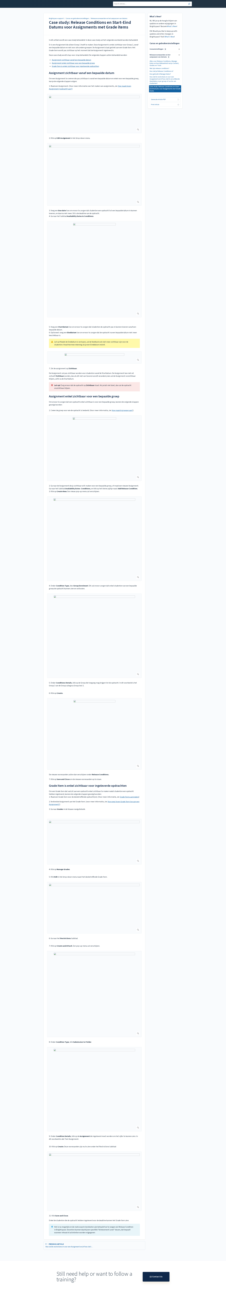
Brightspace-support (56, 18)
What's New (172, 26)
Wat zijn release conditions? (159, 68)
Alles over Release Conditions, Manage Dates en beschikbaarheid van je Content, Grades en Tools (164, 63)
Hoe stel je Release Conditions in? (161, 71)
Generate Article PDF (158, 99)
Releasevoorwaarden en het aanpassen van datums (109, 18)
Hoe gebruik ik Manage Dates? (160, 74)
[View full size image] (94, 113)
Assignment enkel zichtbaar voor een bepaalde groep (73, 63)
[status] (94, 343)
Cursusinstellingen (158, 49)
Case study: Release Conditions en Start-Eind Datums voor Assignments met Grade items (90, 24)
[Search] (189, 4)
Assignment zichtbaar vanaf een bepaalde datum (71, 60)
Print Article (155, 104)
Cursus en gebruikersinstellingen (77, 18)
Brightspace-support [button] (43, 1)
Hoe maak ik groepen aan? (122, 410)
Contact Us (157, 1276)
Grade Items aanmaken (129, 797)
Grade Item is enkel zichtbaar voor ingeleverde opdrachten (75, 66)
